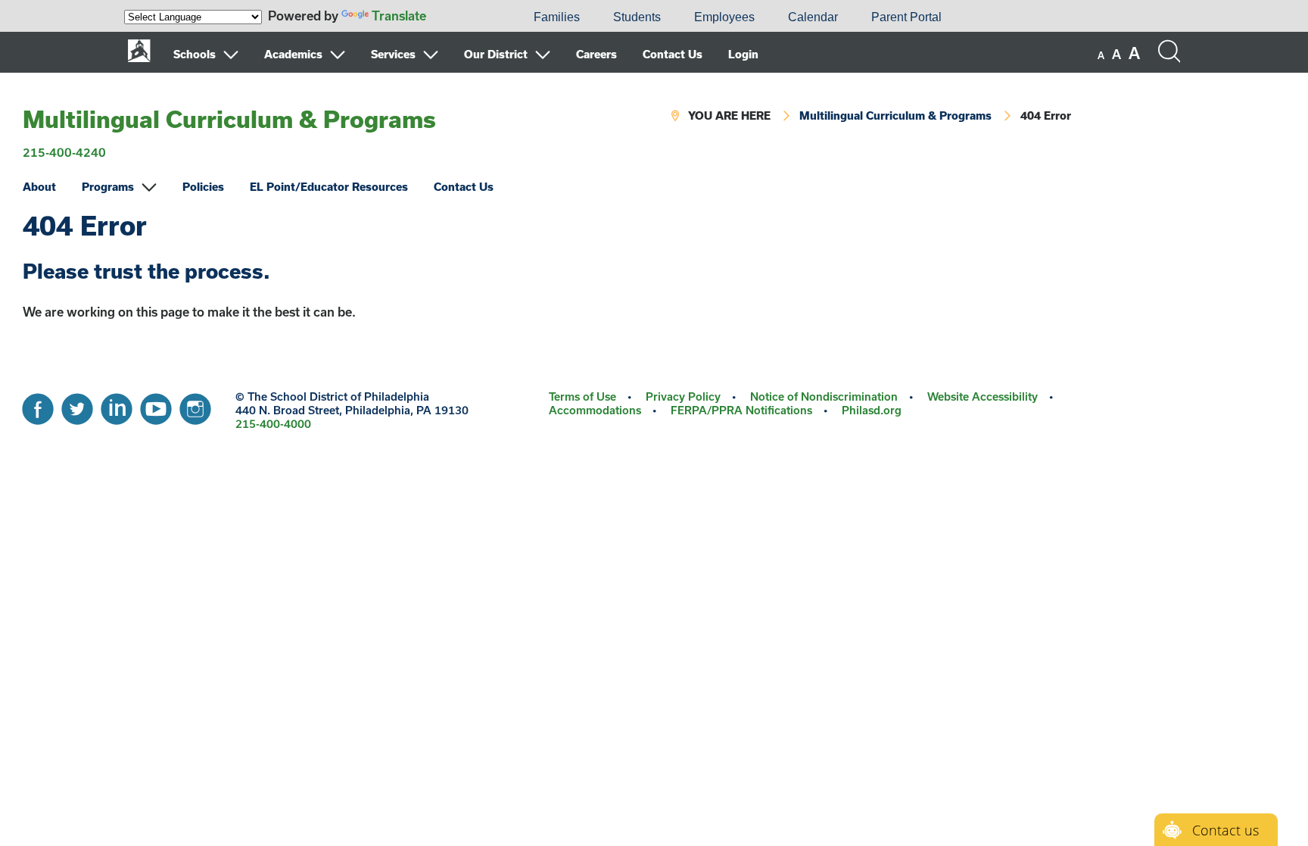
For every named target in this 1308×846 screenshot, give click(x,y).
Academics (293, 54)
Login (743, 54)
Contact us (1225, 830)
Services (393, 54)
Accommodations (595, 410)
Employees (724, 17)
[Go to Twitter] (77, 405)
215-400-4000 (273, 423)
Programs (108, 186)
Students (637, 17)
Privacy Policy (683, 396)
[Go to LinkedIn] (116, 405)
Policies (203, 186)
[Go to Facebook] (38, 405)
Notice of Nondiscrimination (824, 396)
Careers (596, 54)
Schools (194, 54)
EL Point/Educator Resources (329, 186)
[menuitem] (465, 17)
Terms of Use (582, 396)
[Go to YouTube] (156, 405)
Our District (496, 54)
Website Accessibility (982, 396)
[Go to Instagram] (195, 405)
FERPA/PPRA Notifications (741, 410)
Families (557, 17)
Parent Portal (906, 17)
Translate (399, 15)
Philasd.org (872, 410)
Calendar (813, 17)
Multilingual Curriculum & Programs (229, 119)
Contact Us (672, 54)
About (39, 186)
